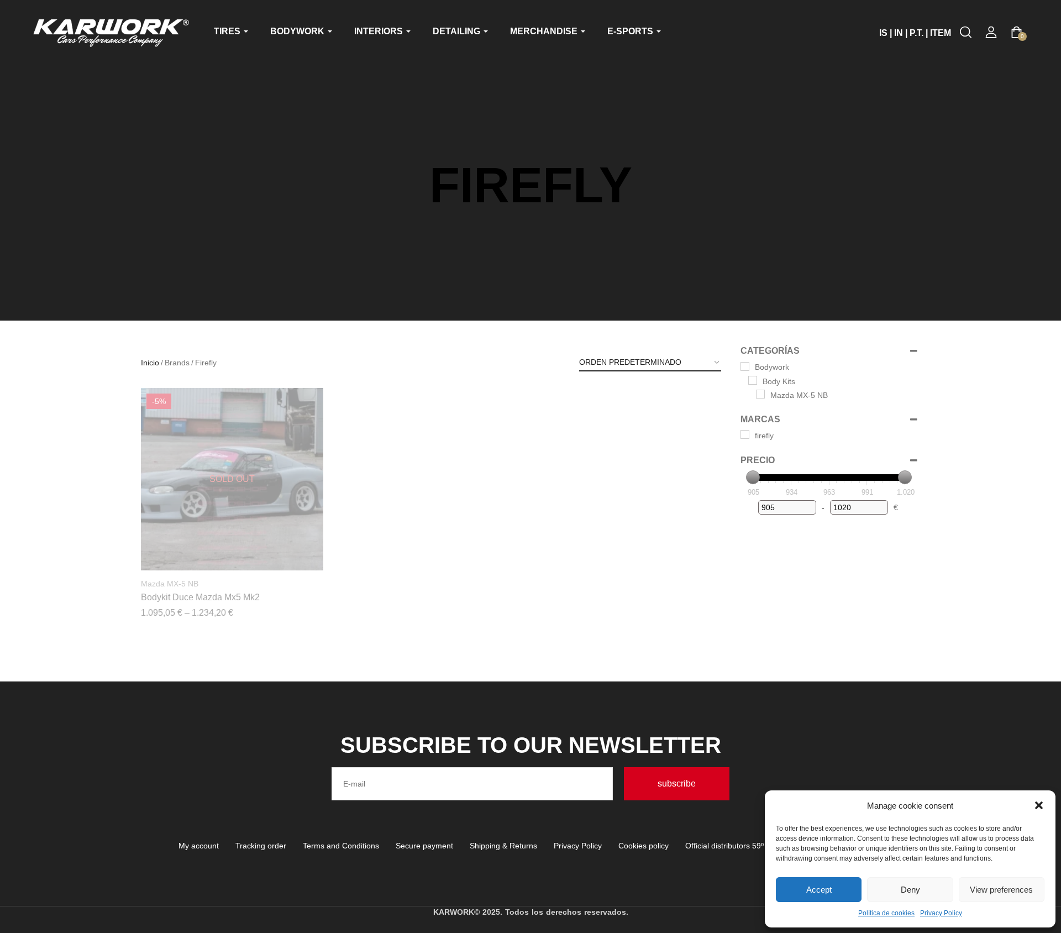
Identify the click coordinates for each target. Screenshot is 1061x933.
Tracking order (260, 845)
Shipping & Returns (503, 845)
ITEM (940, 33)
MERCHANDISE (545, 31)
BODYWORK (298, 31)
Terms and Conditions (341, 845)
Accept (819, 889)
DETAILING (457, 31)
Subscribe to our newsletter (530, 745)
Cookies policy (643, 845)
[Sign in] (991, 32)
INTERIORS (379, 31)
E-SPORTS (631, 31)
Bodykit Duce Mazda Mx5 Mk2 (200, 597)
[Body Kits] (752, 380)
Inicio (150, 362)
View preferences (1001, 889)
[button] (1038, 805)
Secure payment (424, 845)
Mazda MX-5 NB (169, 583)
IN (898, 33)
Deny (910, 889)
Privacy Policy (941, 913)
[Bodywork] (744, 366)
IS (883, 33)
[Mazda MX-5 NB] (760, 394)
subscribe (677, 783)
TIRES (228, 31)
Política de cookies (886, 913)
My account (198, 845)
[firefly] (744, 434)
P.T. (916, 33)
